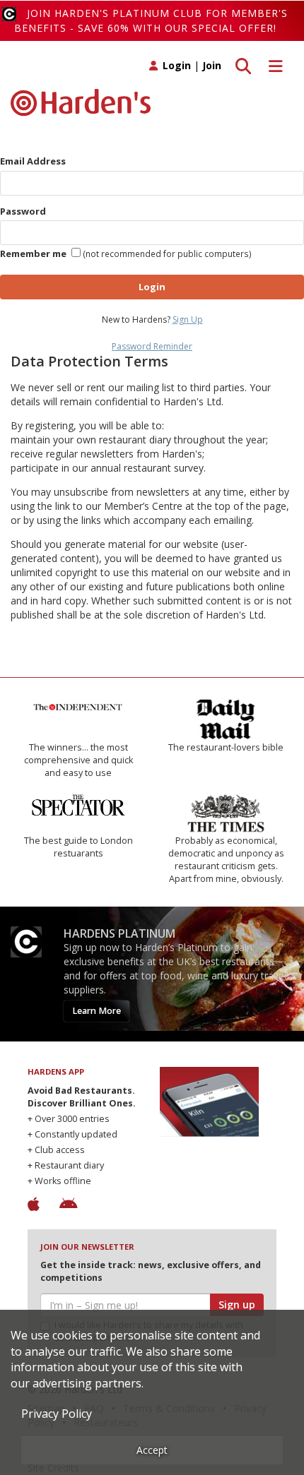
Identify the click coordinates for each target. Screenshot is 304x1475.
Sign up (236, 1304)
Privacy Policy (56, 1413)
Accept (152, 1450)
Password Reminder (152, 346)
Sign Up (188, 319)
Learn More (96, 1011)
